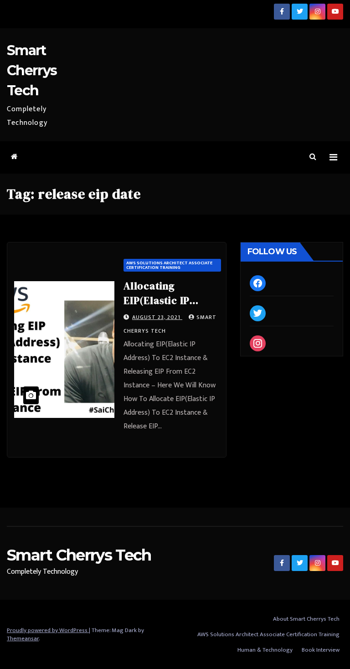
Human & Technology (265, 650)
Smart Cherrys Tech (32, 70)
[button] (312, 157)
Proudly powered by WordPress (48, 630)
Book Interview (321, 650)
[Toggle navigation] (333, 157)
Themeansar (23, 638)
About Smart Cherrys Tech (306, 619)
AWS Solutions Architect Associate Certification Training (169, 265)
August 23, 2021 (157, 317)
